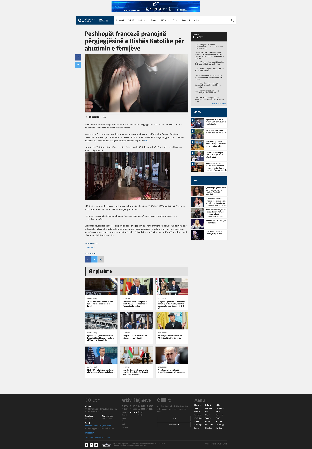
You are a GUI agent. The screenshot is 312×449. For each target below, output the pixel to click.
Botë (218, 418)
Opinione (208, 408)
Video (196, 20)
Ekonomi (120, 20)
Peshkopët (91, 247)
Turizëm (208, 418)
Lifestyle (165, 20)
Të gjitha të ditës (219, 104)
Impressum (90, 433)
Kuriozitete (198, 418)
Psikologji (198, 425)
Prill (123, 421)
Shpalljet (208, 428)
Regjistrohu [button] (174, 425)
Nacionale (142, 20)
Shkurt (124, 415)
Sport (175, 20)
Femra (196, 428)
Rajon (196, 421)
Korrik (140, 412)
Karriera (219, 428)
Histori (207, 421)
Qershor (125, 427)
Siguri (207, 415)
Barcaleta (219, 421)
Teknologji (220, 425)
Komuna (154, 20)
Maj (123, 424)
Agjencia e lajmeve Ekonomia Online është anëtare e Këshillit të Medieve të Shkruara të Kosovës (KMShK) (139, 445)
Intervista (209, 425)
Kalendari (186, 20)
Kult (207, 411)
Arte (218, 411)
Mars (124, 418)
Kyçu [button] (174, 418)
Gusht (140, 415)
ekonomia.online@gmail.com (98, 426)
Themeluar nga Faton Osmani (97, 437)
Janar (124, 412)
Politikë (131, 20)
